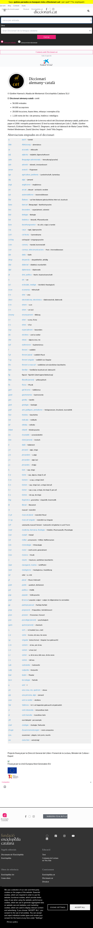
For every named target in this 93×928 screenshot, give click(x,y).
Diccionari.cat (47, 878)
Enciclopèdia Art (7, 875)
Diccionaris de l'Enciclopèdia (12, 855)
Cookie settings (57, 907)
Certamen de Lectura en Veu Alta (50, 859)
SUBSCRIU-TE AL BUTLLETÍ (57, 816)
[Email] (5, 786)
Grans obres (5, 878)
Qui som (2, 6)
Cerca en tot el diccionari (29, 43)
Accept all (80, 907)
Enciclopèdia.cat (37, 9)
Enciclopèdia (6, 858)
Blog (9, 6)
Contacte (16, 6)
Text (44, 855)
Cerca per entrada (10, 43)
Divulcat (26, 9)
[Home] (45, 11)
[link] (46, 52)
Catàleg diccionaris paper (10, 9)
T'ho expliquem (77, 2)
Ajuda (24, 6)
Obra (3, 25)
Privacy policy (12, 922)
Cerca (46, 37)
